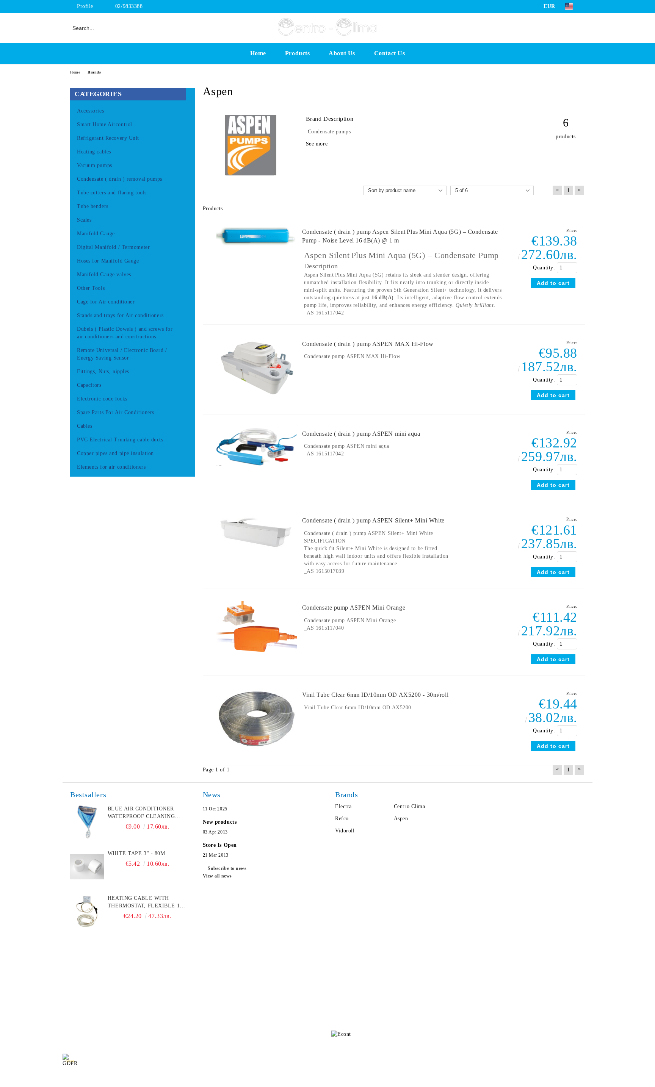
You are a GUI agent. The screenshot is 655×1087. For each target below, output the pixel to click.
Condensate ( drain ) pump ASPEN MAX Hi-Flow (368, 344)
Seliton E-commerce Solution (327, 1079)
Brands (94, 72)
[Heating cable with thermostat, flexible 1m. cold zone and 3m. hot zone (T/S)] (87, 912)
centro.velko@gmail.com (386, 979)
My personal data (572, 1061)
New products (220, 822)
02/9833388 (129, 6)
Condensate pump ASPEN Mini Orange (353, 607)
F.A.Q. (70, 1011)
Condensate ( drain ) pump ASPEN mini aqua (361, 433)
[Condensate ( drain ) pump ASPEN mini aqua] (256, 469)
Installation (141, 1026)
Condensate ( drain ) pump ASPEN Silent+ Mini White (373, 520)
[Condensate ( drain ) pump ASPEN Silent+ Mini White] (256, 554)
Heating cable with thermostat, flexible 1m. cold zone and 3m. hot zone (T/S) (147, 902)
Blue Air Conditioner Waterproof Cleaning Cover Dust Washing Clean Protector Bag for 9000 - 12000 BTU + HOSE (147, 813)
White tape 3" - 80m (136, 853)
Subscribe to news (227, 868)
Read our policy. (179, 1061)
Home (258, 53)
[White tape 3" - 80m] (87, 867)
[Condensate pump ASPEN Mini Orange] (256, 655)
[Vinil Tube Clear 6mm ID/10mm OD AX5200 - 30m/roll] (256, 753)
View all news (217, 876)
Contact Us (389, 53)
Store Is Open (220, 845)
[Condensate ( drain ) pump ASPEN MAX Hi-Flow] (256, 402)
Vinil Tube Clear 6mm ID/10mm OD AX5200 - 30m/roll (375, 694)
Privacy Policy (145, 996)
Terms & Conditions (151, 1011)
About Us (342, 53)
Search (135, 981)
